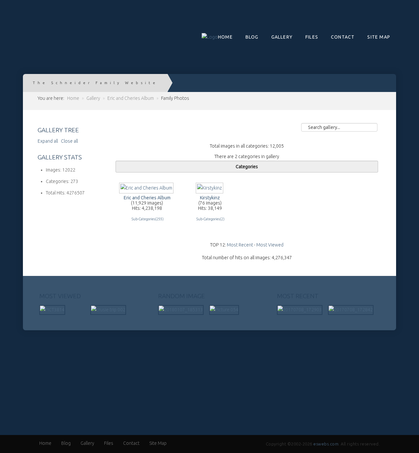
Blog (252, 37)
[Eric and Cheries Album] (147, 190)
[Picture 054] (224, 309)
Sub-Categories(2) (210, 219)
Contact (343, 37)
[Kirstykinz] (210, 190)
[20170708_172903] (299, 309)
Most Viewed (269, 244)
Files (311, 37)
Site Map (378, 37)
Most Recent (240, 244)
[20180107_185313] (181, 309)
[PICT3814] (52, 309)
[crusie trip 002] (108, 309)
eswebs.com (325, 444)
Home (225, 37)
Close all (69, 141)
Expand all (49, 141)
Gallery (282, 37)
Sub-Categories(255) (148, 219)
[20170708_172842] (350, 309)
